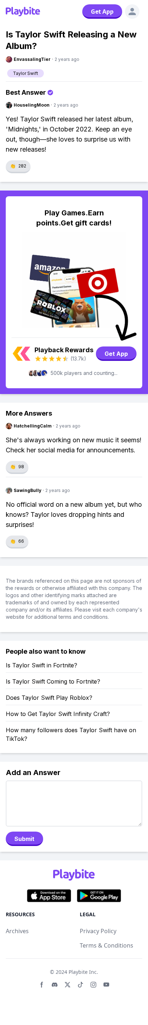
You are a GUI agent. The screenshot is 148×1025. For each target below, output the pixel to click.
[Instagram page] (93, 985)
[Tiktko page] (80, 985)
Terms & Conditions (106, 945)
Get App (102, 11)
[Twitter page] (67, 985)
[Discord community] (54, 985)
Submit (24, 838)
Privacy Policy (98, 931)
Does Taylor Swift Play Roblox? (49, 697)
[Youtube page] (106, 985)
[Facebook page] (42, 985)
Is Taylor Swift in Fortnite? (41, 665)
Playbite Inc (83, 971)
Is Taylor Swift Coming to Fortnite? (53, 681)
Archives (17, 931)
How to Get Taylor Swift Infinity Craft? (58, 713)
